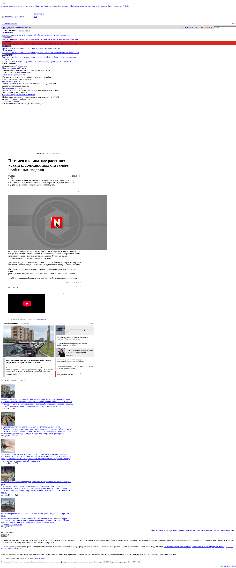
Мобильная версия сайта (12, 530)
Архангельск (39, 14)
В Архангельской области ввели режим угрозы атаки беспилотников (31, 48)
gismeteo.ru (42, 558)
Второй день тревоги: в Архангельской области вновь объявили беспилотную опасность (39, 44)
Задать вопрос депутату (12, 88)
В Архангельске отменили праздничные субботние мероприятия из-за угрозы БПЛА (38, 61)
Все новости (90, 323)
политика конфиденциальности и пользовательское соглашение (185, 530)
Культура (47, 6)
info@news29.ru (40, 319)
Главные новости (8, 6)
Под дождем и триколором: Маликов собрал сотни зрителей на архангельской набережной (79, 352)
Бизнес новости (114, 6)
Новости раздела (18, 380)
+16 (35, 17)
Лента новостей (24, 324)
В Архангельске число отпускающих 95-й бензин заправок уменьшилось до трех (36, 35)
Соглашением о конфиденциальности (208, 547)
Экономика (29, 6)
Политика (20, 6)
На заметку (75, 6)
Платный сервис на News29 (14, 68)
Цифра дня (102, 6)
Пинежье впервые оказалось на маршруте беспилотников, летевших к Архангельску (79, 329)
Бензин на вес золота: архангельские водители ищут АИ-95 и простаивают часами (28, 361)
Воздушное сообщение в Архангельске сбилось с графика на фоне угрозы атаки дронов (39, 57)
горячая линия (204, 27)
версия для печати (73, 282)
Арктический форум (88, 6)
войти (234, 23)
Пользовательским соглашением (177, 547)
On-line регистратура (11, 81)
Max (52, 542)
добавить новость (189, 27)
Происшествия (64, 6)
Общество (39, 6)
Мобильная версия (23, 27)
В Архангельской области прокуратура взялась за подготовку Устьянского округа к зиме (72, 338)
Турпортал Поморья (10, 101)
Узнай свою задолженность (13, 75)
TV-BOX (125, 6)
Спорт (54, 6)
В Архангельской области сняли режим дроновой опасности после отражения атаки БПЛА (40, 53)
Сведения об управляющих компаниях (18, 95)
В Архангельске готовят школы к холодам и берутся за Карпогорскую (30, 427)
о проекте (153, 530)
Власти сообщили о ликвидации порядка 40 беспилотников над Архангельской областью (40, 39)
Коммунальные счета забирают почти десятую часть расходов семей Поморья (33, 454)
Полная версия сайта (10, 8)
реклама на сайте (221, 530)
